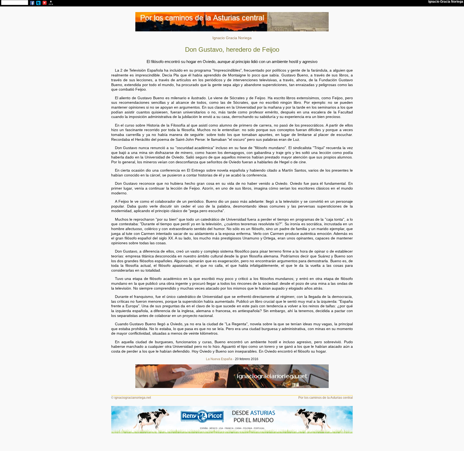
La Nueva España (219, 359)
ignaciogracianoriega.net (132, 397)
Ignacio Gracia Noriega (232, 38)
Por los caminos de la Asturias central (325, 397)
